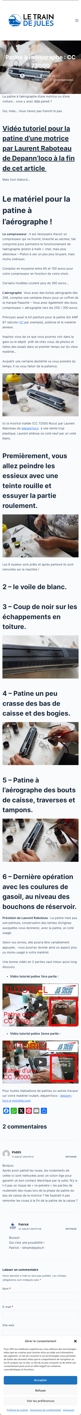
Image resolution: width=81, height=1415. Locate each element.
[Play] (40, 1004)
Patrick (23, 1224)
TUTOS (45, 80)
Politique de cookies (17, 1410)
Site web (8, 1325)
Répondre (71, 1156)
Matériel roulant (19, 80)
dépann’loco (30, 428)
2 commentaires (63, 80)
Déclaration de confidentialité (45, 1410)
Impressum (68, 1410)
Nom (6, 1288)
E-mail (7, 1307)
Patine (36, 80)
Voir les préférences (40, 1401)
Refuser (40, 1390)
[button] (75, 1341)
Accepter (40, 1380)
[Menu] (77, 20)
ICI (21, 322)
